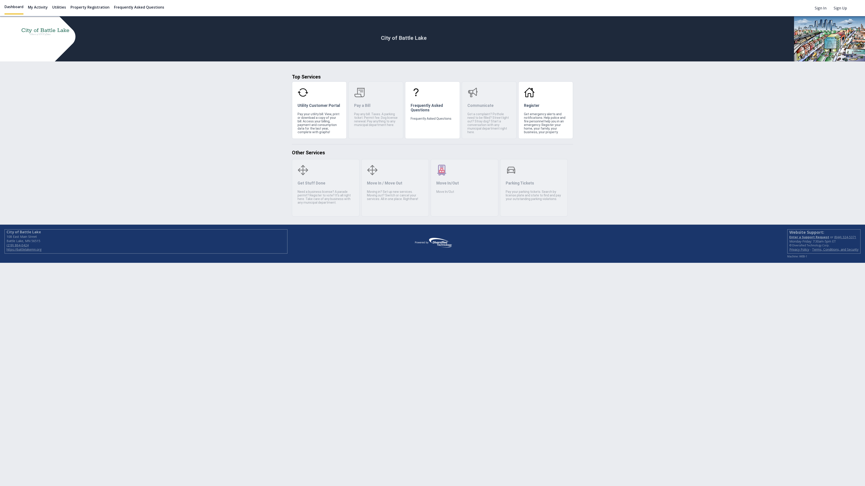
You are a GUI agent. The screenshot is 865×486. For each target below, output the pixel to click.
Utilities (59, 7)
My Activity (38, 7)
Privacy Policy (799, 249)
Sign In (820, 8)
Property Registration (90, 7)
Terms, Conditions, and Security (835, 249)
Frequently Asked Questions (139, 7)
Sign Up (840, 8)
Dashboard (14, 6)
